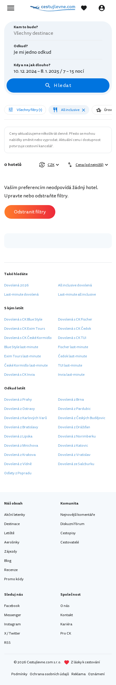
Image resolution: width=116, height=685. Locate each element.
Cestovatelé (69, 542)
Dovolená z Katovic (73, 445)
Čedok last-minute (72, 356)
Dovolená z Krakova (20, 454)
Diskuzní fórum (72, 524)
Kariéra (66, 624)
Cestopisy (68, 533)
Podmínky (19, 674)
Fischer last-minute (73, 347)
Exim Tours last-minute (22, 356)
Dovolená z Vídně (18, 464)
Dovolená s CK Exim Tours (24, 328)
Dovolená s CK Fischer (75, 319)
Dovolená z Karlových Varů (25, 418)
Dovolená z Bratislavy (21, 427)
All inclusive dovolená (75, 285)
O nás (64, 605)
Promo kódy (13, 579)
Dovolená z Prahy (18, 399)
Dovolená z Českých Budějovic (81, 418)
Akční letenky (14, 514)
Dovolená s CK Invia (19, 374)
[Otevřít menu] (12, 8)
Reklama (78, 674)
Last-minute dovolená (21, 294)
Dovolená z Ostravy (19, 408)
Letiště (9, 533)
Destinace (12, 524)
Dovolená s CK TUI (72, 337)
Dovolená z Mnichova (21, 445)
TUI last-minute (70, 365)
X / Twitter (12, 633)
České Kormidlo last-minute (26, 365)
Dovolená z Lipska (18, 436)
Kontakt (66, 615)
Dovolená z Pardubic (74, 408)
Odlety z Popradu (18, 473)
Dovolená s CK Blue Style (23, 319)
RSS (7, 642)
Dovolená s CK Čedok (74, 328)
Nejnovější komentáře (77, 514)
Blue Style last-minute (21, 347)
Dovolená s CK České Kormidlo (28, 337)
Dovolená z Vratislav (74, 454)
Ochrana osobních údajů (49, 674)
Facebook (12, 605)
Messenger (12, 615)
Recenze (11, 570)
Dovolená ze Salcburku (76, 464)
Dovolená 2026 (16, 285)
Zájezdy (10, 551)
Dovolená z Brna (71, 399)
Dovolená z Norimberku (77, 436)
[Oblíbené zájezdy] (86, 8)
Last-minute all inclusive (77, 294)
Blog (7, 560)
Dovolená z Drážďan (74, 427)
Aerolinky (11, 542)
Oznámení (96, 674)
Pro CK (65, 633)
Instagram (12, 624)
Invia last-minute (71, 374)
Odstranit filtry (30, 211)
